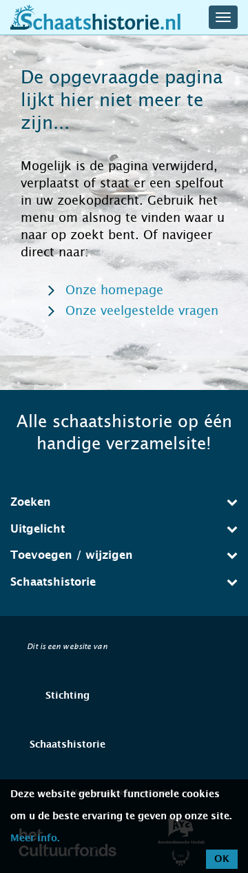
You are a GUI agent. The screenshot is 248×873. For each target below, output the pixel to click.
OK (221, 859)
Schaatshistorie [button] (53, 582)
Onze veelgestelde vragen (141, 311)
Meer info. (34, 838)
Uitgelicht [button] (37, 529)
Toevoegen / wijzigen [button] (71, 555)
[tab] (124, 502)
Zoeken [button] (30, 502)
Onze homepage (114, 290)
